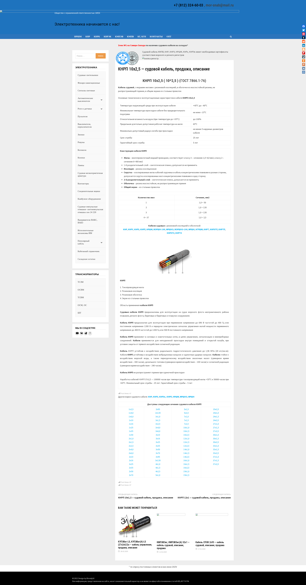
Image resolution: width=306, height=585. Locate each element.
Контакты (156, 36)
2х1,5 (131, 442)
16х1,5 (186, 464)
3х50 (158, 449)
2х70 (131, 475)
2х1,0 (131, 438)
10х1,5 (186, 431)
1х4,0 (131, 412)
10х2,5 (186, 434)
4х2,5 (158, 471)
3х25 (158, 442)
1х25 (131, 427)
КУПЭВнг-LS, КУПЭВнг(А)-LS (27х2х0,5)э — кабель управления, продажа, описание (135, 544)
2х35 (131, 467)
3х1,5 (158, 420)
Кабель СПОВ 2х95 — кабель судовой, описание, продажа (210, 544)
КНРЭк (107, 36)
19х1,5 (186, 475)
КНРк (97, 36)
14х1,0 (186, 449)
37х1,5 (216, 460)
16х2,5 (186, 467)
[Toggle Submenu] (101, 99)
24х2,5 (216, 420)
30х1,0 (216, 434)
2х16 (131, 460)
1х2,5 (131, 409)
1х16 (131, 423)
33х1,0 (216, 445)
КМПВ (130, 36)
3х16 (158, 438)
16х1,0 (186, 460)
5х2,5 (186, 412)
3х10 (158, 434)
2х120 (158, 412)
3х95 (158, 456)
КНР (87, 36)
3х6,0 (158, 431)
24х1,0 (216, 412)
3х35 (158, 445)
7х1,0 (186, 416)
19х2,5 (216, 409)
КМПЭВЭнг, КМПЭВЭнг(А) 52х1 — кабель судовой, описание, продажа (173, 545)
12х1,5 (186, 442)
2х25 (131, 464)
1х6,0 (131, 416)
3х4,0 (158, 427)
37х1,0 (216, 456)
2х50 (131, 471)
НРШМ (78, 36)
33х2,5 (216, 453)
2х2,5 (131, 445)
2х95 (158, 409)
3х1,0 (158, 416)
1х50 (131, 434)
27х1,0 (216, 423)
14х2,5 (186, 456)
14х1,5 (186, 453)
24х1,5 (216, 416)
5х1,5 (186, 409)
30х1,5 (216, 438)
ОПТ (169, 36)
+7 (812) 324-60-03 (188, 5)
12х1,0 (186, 438)
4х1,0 (158, 464)
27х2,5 (216, 431)
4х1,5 (158, 467)
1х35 (131, 431)
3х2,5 (158, 423)
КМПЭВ (119, 36)
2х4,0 (131, 449)
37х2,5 (216, 464)
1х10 (131, 420)
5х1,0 (158, 475)
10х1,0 (186, 427)
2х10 (131, 456)
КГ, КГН (142, 36)
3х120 (158, 460)
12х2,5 (186, 445)
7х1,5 (186, 420)
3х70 (158, 453)
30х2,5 (216, 442)
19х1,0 (186, 471)
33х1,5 (216, 449)
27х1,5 (216, 427)
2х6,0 (131, 453)
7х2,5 (186, 423)
